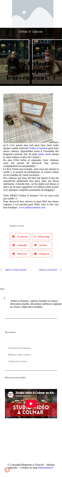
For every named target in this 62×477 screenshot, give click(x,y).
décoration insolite (19, 303)
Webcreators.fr (45, 467)
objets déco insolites (31, 306)
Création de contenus (17, 361)
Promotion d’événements (19, 348)
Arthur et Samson (38, 148)
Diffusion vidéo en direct (19, 354)
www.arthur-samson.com (32, 207)
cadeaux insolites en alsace (44, 300)
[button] (20, 236)
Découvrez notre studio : (16, 377)
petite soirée (44, 154)
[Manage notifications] (7, 469)
